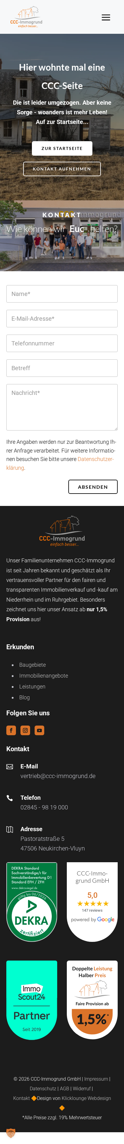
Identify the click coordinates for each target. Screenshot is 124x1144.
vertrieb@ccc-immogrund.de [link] (57, 776)
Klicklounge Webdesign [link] (86, 1098)
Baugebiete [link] (32, 665)
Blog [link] (24, 697)
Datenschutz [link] (43, 1089)
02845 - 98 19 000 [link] (44, 807)
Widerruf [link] (82, 1089)
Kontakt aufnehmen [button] (62, 168)
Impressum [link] (96, 1079)
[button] (110, 17)
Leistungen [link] (32, 686)
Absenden (93, 487)
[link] (26, 17)
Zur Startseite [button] (62, 148)
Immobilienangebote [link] (43, 675)
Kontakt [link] (22, 1098)
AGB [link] (64, 1089)
